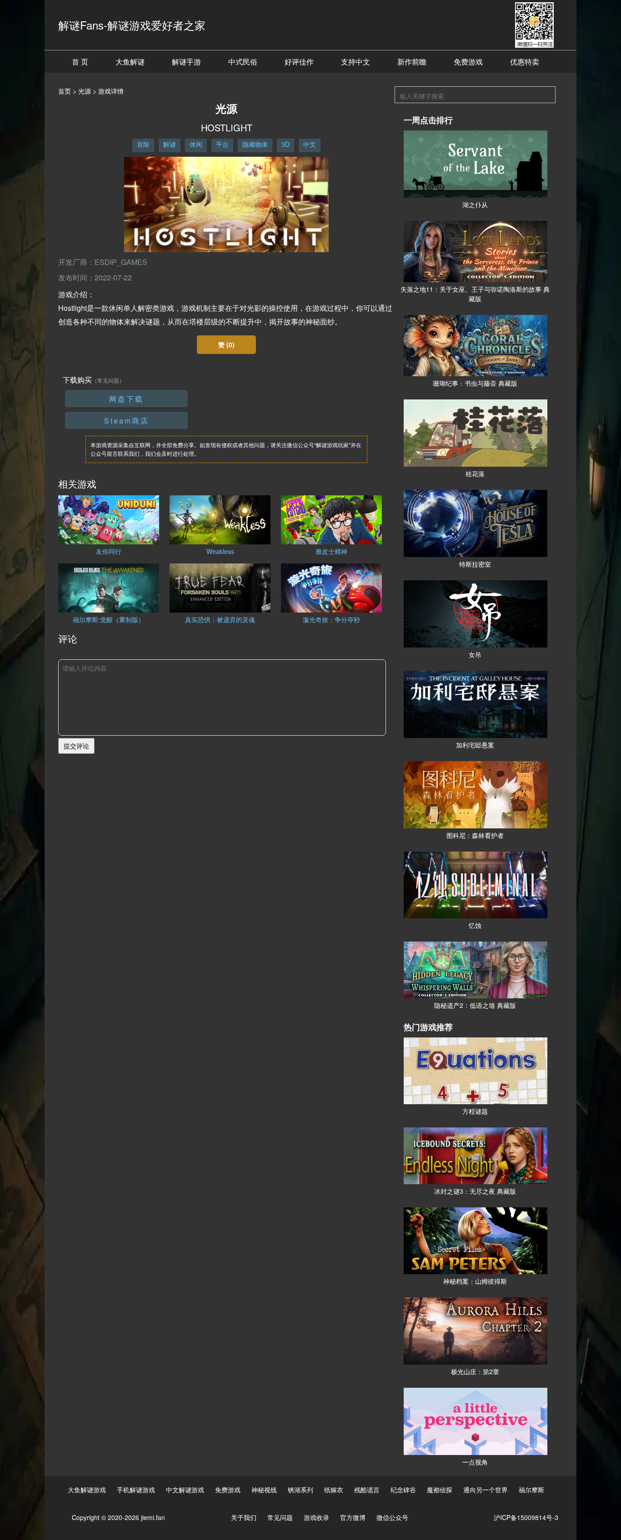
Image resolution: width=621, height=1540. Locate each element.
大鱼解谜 (130, 61)
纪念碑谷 (403, 1489)
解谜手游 (186, 61)
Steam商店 (126, 420)
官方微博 (353, 1517)
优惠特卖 (524, 61)
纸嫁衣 (333, 1489)
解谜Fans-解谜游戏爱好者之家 (131, 25)
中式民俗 (242, 61)
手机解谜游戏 (136, 1489)
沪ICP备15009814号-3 (526, 1517)
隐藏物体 (255, 144)
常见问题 (280, 1517)
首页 (64, 90)
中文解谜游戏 (185, 1489)
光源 (84, 90)
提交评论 (76, 745)
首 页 (80, 61)
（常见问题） (108, 380)
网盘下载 (126, 399)
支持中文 (355, 61)
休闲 (196, 144)
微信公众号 (392, 1517)
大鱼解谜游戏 (87, 1489)
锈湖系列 (300, 1489)
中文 (309, 144)
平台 (222, 144)
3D (285, 144)
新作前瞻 (411, 61)
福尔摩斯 (531, 1489)
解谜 (169, 144)
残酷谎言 (367, 1489)
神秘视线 (264, 1489)
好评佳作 (299, 61)
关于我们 (243, 1517)
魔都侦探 (439, 1489)
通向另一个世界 (485, 1489)
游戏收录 (316, 1517)
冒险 (143, 144)
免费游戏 (468, 61)
